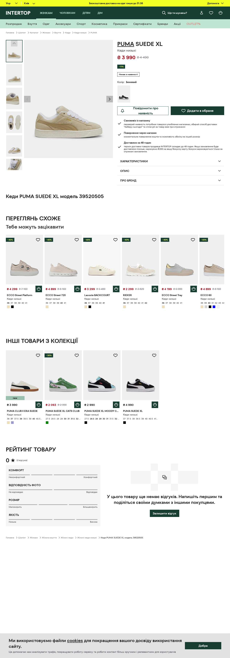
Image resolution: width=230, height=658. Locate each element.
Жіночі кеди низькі (87, 538)
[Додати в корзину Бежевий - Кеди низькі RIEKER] (155, 289)
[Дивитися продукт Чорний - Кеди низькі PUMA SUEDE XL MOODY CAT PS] (102, 375)
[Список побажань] (211, 13)
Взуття (57, 33)
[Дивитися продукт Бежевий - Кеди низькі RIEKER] (140, 259)
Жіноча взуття (49, 538)
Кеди (67, 33)
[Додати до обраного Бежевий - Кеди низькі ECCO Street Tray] (193, 239)
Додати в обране (200, 110)
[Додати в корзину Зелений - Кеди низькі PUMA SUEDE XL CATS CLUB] (77, 405)
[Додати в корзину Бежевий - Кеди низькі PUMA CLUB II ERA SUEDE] (38, 405)
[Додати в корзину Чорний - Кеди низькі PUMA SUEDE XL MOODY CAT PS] (116, 405)
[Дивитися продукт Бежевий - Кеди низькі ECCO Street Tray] (179, 259)
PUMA (94, 33)
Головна (10, 33)
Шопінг (22, 33)
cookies (75, 640)
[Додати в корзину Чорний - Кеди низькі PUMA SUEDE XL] (155, 405)
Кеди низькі (80, 33)
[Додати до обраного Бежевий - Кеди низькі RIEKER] (154, 239)
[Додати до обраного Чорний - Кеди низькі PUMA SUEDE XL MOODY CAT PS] (115, 355)
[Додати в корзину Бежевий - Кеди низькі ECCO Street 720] (77, 289)
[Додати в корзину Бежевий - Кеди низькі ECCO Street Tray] (193, 289)
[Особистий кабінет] (201, 13)
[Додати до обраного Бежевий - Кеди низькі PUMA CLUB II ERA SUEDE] (38, 355)
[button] (27, 99)
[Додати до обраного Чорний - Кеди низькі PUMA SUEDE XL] (154, 355)
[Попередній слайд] (27, 99)
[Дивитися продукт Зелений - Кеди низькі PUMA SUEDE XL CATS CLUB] (63, 375)
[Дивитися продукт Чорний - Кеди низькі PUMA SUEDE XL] (140, 375)
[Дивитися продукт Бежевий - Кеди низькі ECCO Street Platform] (24, 259)
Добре (203, 645)
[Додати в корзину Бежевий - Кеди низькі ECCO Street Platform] (38, 289)
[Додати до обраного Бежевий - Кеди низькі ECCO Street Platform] (38, 239)
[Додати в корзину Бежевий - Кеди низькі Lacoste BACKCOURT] (116, 289)
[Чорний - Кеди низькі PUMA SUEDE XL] (123, 94)
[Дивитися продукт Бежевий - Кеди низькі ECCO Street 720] (63, 259)
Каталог (34, 33)
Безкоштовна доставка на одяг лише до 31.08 (116, 3)
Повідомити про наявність (145, 111)
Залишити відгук (164, 513)
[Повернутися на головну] (18, 13)
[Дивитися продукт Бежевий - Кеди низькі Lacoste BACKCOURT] (102, 259)
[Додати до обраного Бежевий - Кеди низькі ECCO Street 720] (76, 239)
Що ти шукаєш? (177, 13)
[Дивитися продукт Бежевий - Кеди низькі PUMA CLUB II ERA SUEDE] (24, 375)
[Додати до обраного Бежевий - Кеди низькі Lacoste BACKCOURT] (115, 239)
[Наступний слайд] (14, 167)
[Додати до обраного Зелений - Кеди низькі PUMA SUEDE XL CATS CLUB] (76, 355)
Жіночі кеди (67, 538)
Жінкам (46, 33)
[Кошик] (220, 13)
